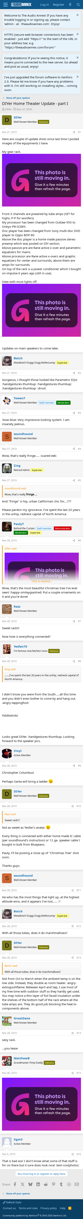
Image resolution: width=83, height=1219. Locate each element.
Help (62, 1208)
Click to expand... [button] (42, 581)
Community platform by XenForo (35, 1215)
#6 (79, 540)
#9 (79, 765)
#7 (79, 621)
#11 (79, 890)
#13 (79, 957)
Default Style (13, 1202)
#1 (79, 132)
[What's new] (70, 4)
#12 (79, 926)
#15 (79, 1073)
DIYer (8, 109)
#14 (79, 1033)
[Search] (78, 4)
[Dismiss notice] (77, 15)
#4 (79, 449)
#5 (79, 480)
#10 (79, 806)
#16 (79, 1154)
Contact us (9, 1208)
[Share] (74, 132)
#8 (79, 661)
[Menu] (5, 5)
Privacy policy (48, 1208)
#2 (79, 373)
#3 (79, 413)
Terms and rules (28, 1208)
